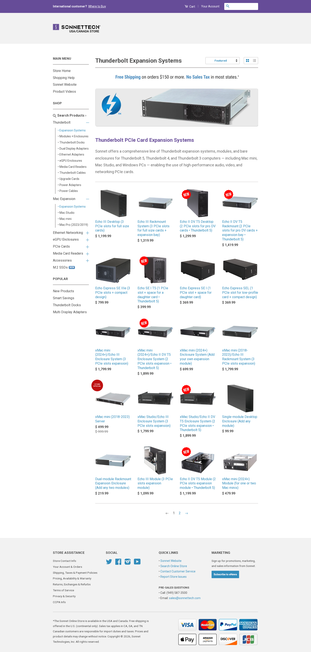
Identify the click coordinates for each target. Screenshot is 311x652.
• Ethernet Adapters (71, 154)
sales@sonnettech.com (185, 598)
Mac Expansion (64, 199)
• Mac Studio (66, 212)
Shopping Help (64, 78)
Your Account (210, 6)
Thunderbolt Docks (67, 305)
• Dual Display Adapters (73, 148)
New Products (63, 291)
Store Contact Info (64, 560)
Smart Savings (63, 298)
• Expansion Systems (72, 130)
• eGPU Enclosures (70, 160)
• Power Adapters (69, 185)
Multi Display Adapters (70, 312)
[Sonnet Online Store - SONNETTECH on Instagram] (127, 563)
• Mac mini (65, 219)
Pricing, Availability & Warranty (72, 578)
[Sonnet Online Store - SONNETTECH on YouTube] (137, 563)
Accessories (62, 260)
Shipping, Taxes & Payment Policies (75, 572)
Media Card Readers (68, 253)
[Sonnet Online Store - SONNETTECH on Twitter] (109, 563)
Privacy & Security (64, 596)
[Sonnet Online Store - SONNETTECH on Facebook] (118, 563)
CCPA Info (59, 602)
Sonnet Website (65, 85)
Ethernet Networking (68, 233)
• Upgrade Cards (68, 179)
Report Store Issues (173, 576)
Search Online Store (173, 566)
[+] (87, 232)
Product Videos (64, 92)
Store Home (62, 71)
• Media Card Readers (72, 166)
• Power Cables (68, 191)
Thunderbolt (61, 122)
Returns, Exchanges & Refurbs (72, 584)
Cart (192, 6)
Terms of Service (63, 590)
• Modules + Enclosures (73, 136)
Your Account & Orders (67, 566)
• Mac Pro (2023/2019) (73, 224)
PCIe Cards (61, 246)
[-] (87, 122)
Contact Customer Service (177, 571)
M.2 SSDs (63, 267)
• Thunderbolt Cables (72, 172)
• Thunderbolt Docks (71, 142)
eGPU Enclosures (66, 239)
